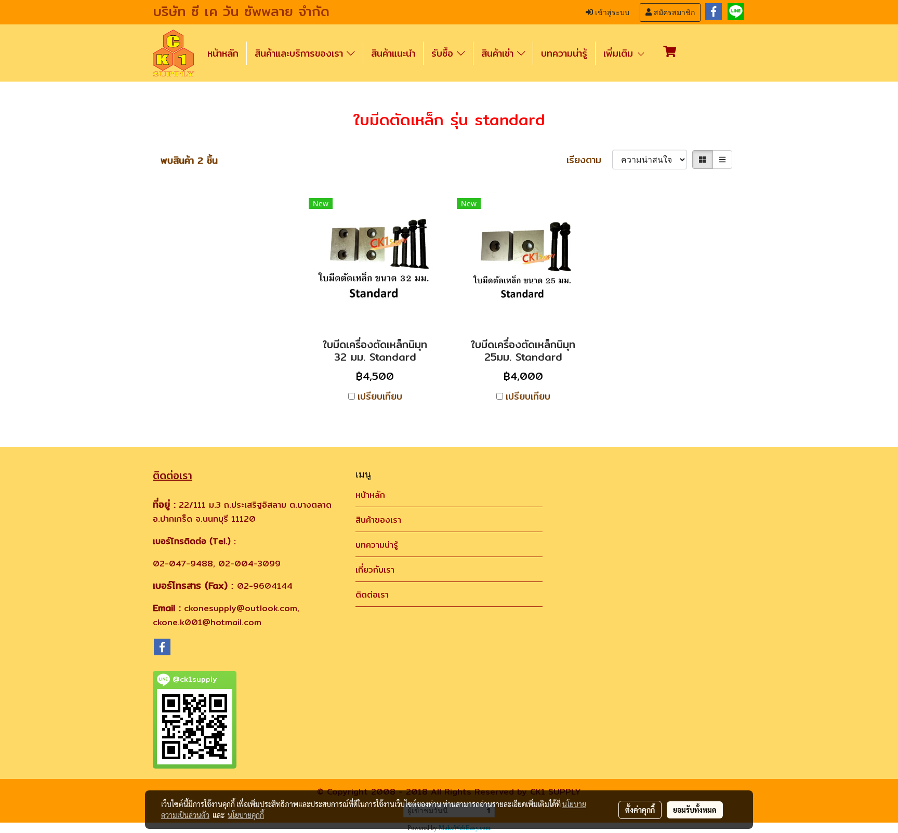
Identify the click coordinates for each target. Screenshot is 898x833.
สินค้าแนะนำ (393, 53)
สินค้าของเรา (378, 519)
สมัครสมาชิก (673, 12)
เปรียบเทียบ (380, 396)
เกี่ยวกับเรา (374, 569)
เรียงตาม (589, 160)
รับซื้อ (444, 53)
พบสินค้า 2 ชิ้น (189, 160)
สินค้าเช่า (499, 53)
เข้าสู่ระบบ (611, 12)
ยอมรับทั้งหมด (695, 809)
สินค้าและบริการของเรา (301, 53)
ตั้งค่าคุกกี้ (640, 809)
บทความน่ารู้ (564, 53)
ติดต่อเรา (372, 594)
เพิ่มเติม (620, 53)
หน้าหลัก (223, 53)
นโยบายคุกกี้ (246, 814)
